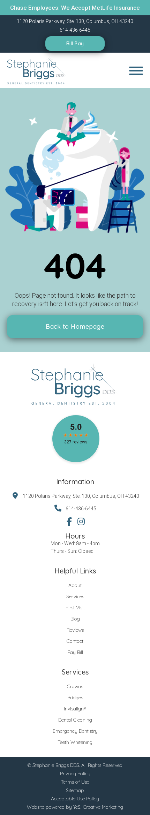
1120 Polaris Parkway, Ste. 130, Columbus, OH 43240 (81, 496)
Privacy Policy (75, 773)
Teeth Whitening (75, 742)
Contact (75, 641)
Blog (75, 619)
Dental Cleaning (75, 720)
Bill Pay (75, 43)
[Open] (136, 71)
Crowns (75, 686)
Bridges (75, 697)
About (75, 585)
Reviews (75, 630)
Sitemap (75, 790)
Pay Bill (75, 652)
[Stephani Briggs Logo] (37, 70)
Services (75, 596)
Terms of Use (75, 782)
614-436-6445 (81, 508)
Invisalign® (75, 709)
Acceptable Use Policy (75, 798)
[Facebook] (69, 521)
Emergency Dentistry (75, 731)
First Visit (75, 607)
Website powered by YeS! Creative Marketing (75, 807)
